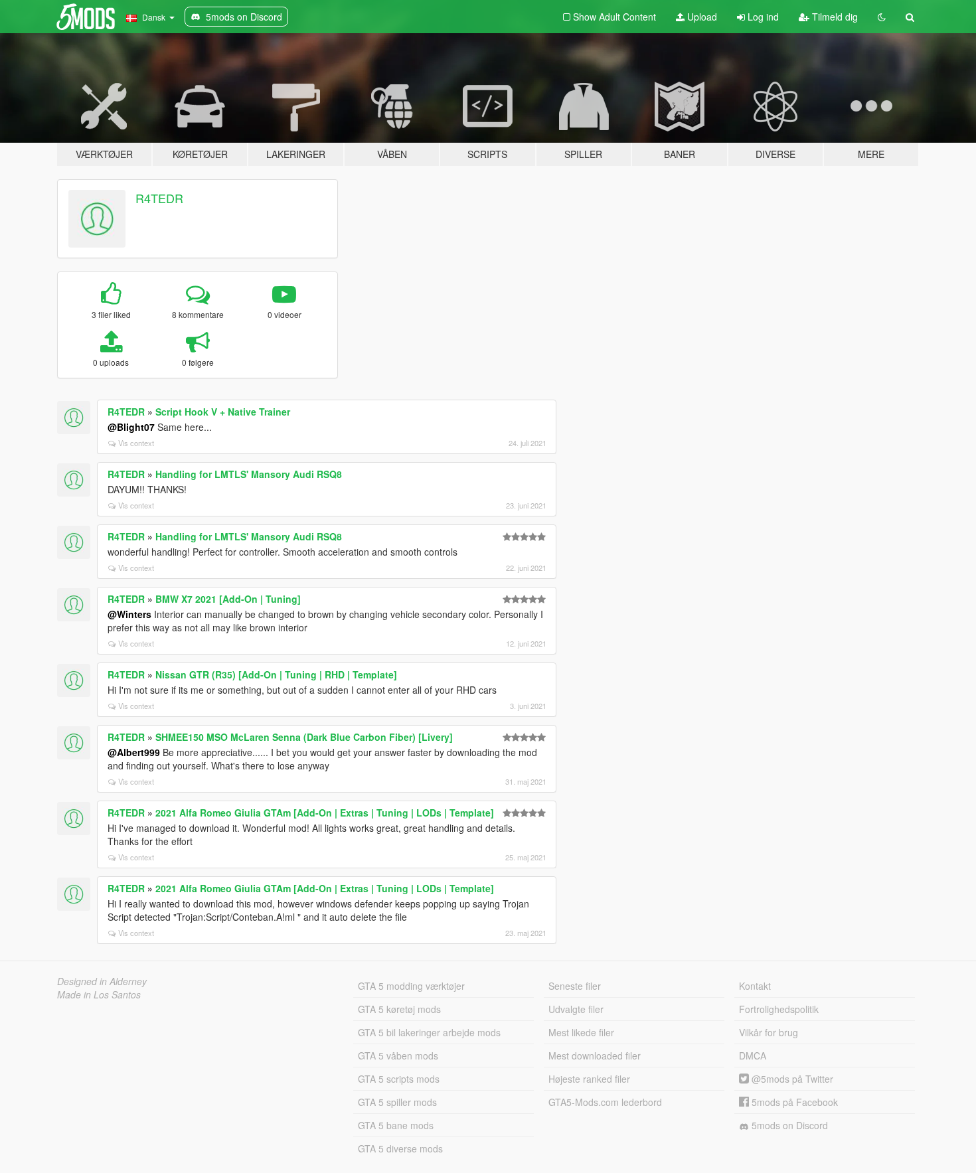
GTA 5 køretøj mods (399, 1009)
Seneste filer (574, 985)
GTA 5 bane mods (396, 1125)
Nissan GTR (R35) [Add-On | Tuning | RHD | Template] (276, 674)
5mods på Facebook (793, 1102)
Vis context (136, 442)
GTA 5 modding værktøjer (411, 985)
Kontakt (755, 985)
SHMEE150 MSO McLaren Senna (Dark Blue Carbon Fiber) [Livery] (304, 736)
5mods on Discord (788, 1125)
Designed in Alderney (102, 981)
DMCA (752, 1055)
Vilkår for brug (768, 1032)
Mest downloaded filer (594, 1055)
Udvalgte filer (576, 1009)
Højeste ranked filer (589, 1078)
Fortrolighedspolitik (779, 1009)
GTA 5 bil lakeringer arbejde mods (429, 1032)
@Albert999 (134, 752)
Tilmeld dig (833, 16)
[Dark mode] (882, 16)
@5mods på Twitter (791, 1078)
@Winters (129, 614)
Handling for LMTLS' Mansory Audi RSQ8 (248, 474)
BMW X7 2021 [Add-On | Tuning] (228, 598)
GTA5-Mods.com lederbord (605, 1102)
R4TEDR (159, 197)
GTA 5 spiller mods (397, 1102)
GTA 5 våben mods (398, 1055)
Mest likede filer (581, 1032)
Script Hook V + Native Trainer (222, 411)
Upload (701, 16)
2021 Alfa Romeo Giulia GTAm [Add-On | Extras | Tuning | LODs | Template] (324, 812)
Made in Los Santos (99, 994)
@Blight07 (131, 426)
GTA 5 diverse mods (400, 1148)
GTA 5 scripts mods (399, 1078)
